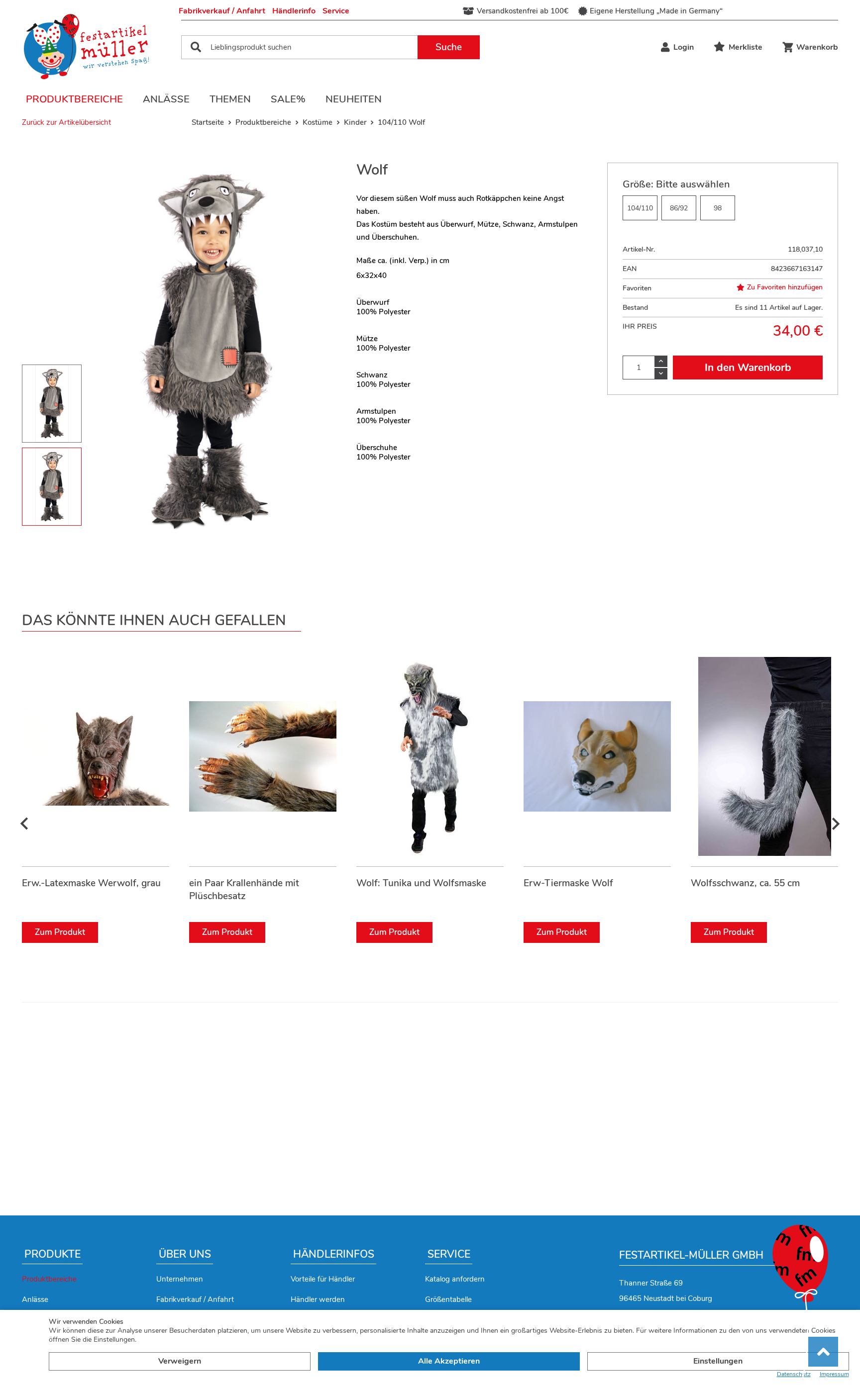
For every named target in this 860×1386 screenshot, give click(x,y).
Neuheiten (353, 99)
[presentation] (24, 824)
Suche (448, 47)
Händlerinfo (294, 10)
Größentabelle (448, 1299)
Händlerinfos (333, 1254)
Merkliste (745, 47)
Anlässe (166, 99)
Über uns (185, 1254)
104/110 (640, 208)
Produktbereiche (74, 99)
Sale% (288, 99)
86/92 (679, 208)
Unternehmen (179, 1279)
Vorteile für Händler (323, 1279)
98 (718, 208)
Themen (230, 99)
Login (683, 47)
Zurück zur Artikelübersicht (66, 122)
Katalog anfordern (455, 1279)
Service (335, 10)
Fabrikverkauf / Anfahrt (222, 10)
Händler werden (318, 1299)
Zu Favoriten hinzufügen (785, 287)
